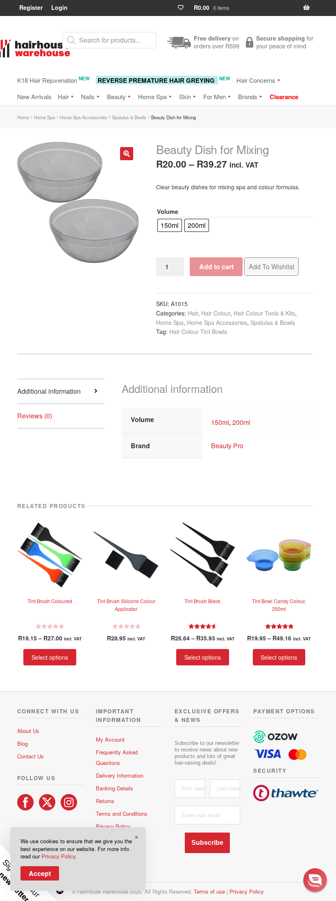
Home (23, 117)
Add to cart (216, 266)
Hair (63, 96)
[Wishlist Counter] (184, 7)
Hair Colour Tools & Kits (264, 313)
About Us (28, 731)
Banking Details (114, 788)
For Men (214, 96)
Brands (247, 96)
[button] (126, 153)
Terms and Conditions (122, 813)
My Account (110, 739)
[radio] (170, 225)
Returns (105, 801)
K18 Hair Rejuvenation (53, 79)
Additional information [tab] (49, 391)
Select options (50, 657)
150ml (220, 422)
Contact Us (30, 756)
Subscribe (207, 842)
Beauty (116, 96)
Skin (185, 96)
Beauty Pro (227, 445)
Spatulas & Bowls (129, 117)
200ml (241, 422)
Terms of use (209, 891)
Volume (167, 211)
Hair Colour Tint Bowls (198, 331)
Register (31, 7)
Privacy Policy (113, 826)
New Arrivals (34, 96)
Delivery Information (119, 775)
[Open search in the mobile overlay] (109, 40)
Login (59, 7)
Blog (22, 743)
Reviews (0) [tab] (34, 415)
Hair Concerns (255, 80)
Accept (40, 873)
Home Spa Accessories (83, 117)
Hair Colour (215, 313)
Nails (88, 96)
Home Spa (152, 96)
